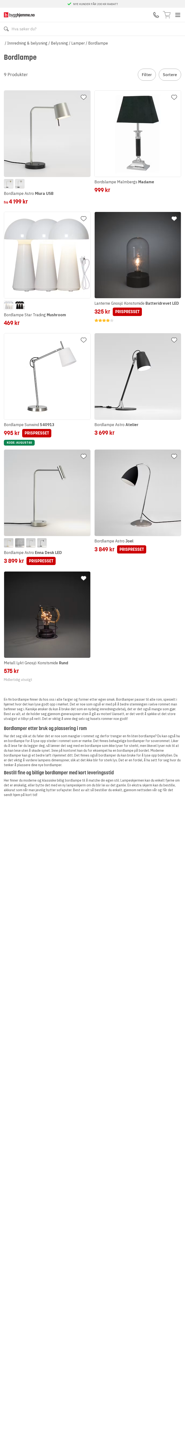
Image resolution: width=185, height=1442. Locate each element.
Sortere (170, 74)
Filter (147, 74)
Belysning (59, 43)
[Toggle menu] (177, 15)
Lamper (78, 43)
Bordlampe (98, 43)
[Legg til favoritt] (83, 97)
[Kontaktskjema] (156, 15)
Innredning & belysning (27, 43)
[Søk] (6, 28)
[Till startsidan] (19, 14)
